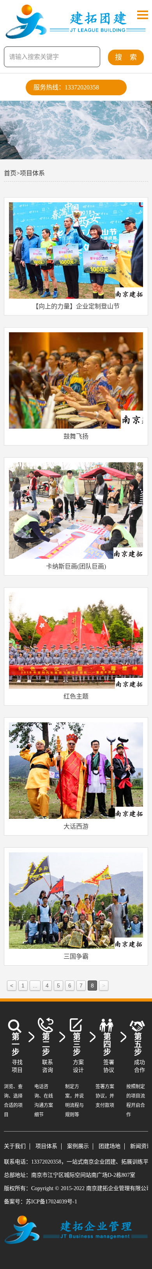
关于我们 (15, 1146)
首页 (12, 173)
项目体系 (32, 173)
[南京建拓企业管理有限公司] (76, 35)
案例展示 (78, 1146)
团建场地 (109, 1146)
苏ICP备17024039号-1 (51, 1202)
